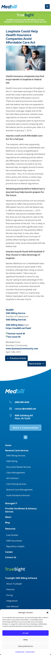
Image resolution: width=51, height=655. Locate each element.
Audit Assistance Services (18, 495)
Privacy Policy (30, 652)
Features (10, 589)
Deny (25, 639)
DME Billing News (15, 325)
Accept (25, 633)
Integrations (12, 600)
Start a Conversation (25, 427)
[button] (47, 612)
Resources (10, 528)
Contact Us (10, 557)
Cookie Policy (19, 652)
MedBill (10, 309)
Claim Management (15, 472)
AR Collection (12, 478)
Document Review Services (18, 467)
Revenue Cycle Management (19, 489)
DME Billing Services (16, 319)
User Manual (12, 606)
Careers (9, 552)
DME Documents (14, 540)
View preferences (25, 646)
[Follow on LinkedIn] (25, 437)
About (8, 517)
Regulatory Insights (15, 546)
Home (8, 445)
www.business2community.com (22, 348)
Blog (7, 522)
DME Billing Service (15, 313)
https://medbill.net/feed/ (18, 328)
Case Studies (12, 535)
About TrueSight (14, 583)
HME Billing (11, 461)
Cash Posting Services (16, 484)
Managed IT (11, 503)
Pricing (9, 595)
